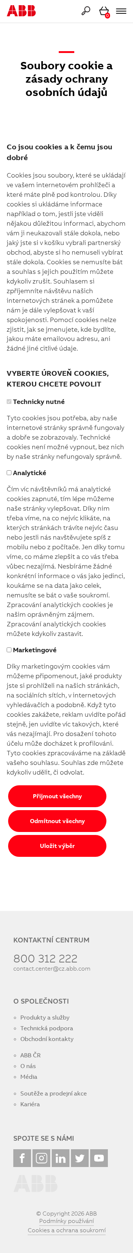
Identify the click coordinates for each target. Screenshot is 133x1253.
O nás (28, 1066)
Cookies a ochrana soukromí (67, 1230)
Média (28, 1076)
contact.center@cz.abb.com (52, 968)
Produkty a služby (44, 1017)
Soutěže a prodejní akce (53, 1093)
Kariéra (30, 1104)
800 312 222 (45, 958)
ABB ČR (30, 1055)
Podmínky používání (66, 1220)
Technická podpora (46, 1028)
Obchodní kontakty (47, 1038)
